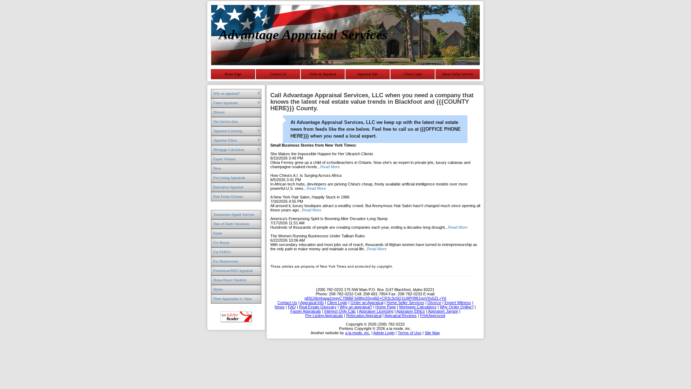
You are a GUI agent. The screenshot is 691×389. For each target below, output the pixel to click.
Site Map (432, 333)
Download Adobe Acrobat (236, 316)
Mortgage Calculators (228, 150)
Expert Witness (224, 159)
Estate (217, 233)
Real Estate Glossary (228, 196)
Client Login (412, 74)
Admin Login (383, 333)
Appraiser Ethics (225, 140)
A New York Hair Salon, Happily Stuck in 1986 (309, 197)
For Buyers (221, 243)
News (217, 168)
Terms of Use (409, 333)
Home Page (233, 74)
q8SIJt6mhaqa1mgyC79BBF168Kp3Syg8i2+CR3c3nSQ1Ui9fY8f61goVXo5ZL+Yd (375, 298)
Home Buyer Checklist (230, 280)
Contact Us (278, 74)
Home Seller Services (457, 74)
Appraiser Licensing (227, 131)
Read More (330, 167)
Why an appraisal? (226, 93)
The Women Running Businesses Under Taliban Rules (317, 236)
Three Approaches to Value (232, 299)
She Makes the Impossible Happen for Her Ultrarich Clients (321, 154)
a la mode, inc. (357, 333)
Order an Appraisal (323, 74)
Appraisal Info (367, 74)
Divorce (219, 112)
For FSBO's (222, 252)
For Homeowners (225, 261)
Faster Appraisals (225, 103)
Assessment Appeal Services (233, 214)
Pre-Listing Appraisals (229, 178)
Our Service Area (225, 122)
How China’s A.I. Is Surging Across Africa (306, 175)
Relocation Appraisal (228, 187)
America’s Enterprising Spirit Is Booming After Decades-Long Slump (329, 218)
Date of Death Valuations (231, 224)
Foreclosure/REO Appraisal (233, 271)
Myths (218, 289)
